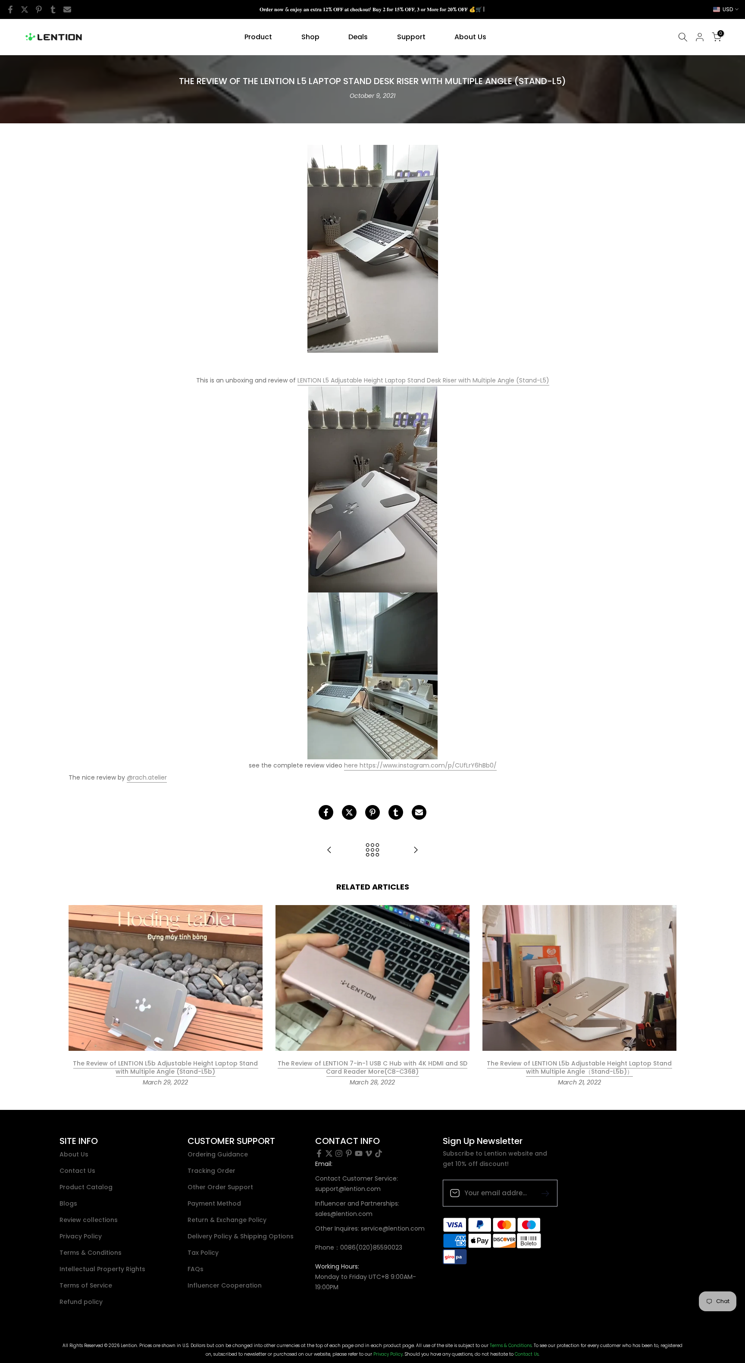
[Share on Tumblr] (53, 9)
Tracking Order (211, 1171)
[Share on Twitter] (24, 9)
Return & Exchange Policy (227, 1220)
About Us (470, 37)
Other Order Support (220, 1187)
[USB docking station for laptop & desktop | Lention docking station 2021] (415, 850)
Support (411, 37)
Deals (358, 37)
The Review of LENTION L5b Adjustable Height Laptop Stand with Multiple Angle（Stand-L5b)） (579, 1067)
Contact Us (77, 1171)
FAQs (195, 1269)
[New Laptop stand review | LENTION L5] (329, 850)
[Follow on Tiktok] (378, 1153)
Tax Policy (203, 1253)
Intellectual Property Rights (102, 1269)
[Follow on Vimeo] (368, 1153)
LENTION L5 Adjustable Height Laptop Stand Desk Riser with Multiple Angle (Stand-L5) (423, 380)
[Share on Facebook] (10, 9)
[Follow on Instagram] (339, 1153)
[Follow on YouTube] (359, 1153)
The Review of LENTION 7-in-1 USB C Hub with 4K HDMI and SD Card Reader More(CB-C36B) (372, 1067)
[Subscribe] (542, 1193)
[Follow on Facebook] (319, 1153)
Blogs (68, 1204)
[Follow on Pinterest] (349, 1153)
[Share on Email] (67, 9)
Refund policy (81, 1302)
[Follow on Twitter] (329, 1153)
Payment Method (214, 1204)
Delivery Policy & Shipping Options (241, 1236)
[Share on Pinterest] (39, 9)
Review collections (88, 1220)
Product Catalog (86, 1187)
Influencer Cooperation (225, 1286)
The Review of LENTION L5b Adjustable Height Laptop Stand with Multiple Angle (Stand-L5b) (165, 1067)
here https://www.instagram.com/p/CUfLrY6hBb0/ (420, 765)
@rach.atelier (147, 777)
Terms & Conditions (90, 1253)
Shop (310, 37)
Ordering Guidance (218, 1154)
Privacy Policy (80, 1236)
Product (258, 37)
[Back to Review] (372, 850)
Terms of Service (85, 1286)
